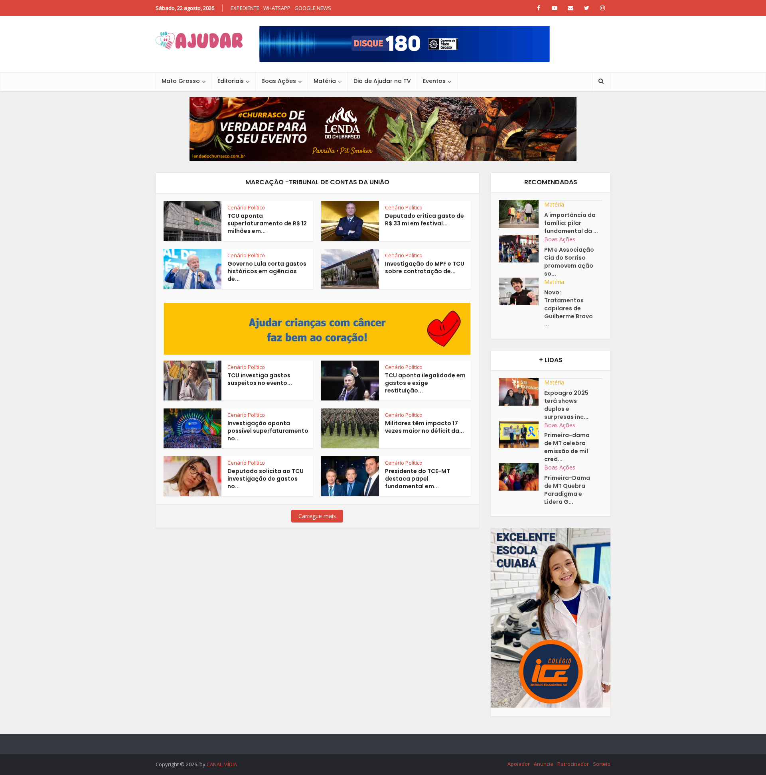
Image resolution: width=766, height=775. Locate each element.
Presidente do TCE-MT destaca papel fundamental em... (417, 478)
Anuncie (543, 763)
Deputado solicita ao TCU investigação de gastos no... (265, 478)
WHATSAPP (276, 8)
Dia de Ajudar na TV (382, 81)
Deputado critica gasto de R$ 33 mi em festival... (424, 219)
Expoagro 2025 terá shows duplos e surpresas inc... (566, 405)
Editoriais (230, 81)
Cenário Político (246, 207)
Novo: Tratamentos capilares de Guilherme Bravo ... (568, 308)
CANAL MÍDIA (222, 764)
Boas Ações (278, 81)
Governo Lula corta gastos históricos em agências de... (266, 271)
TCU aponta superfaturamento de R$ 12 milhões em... (267, 223)
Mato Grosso (181, 81)
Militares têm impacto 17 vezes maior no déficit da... (424, 427)
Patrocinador (573, 763)
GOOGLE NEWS (312, 8)
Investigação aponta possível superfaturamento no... (267, 430)
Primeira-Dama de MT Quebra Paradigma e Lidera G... (567, 490)
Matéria (325, 81)
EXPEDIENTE (245, 8)
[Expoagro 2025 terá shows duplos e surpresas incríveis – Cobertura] (521, 392)
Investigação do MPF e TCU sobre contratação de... (424, 267)
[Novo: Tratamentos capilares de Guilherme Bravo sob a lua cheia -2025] (521, 291)
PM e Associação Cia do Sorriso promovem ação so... (569, 262)
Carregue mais (317, 516)
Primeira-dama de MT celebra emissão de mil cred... (567, 447)
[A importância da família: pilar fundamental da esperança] (521, 214)
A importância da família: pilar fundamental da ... (571, 223)
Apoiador (518, 763)
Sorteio (601, 763)
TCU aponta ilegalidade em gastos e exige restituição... (425, 382)
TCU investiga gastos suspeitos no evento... (259, 379)
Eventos (434, 81)
